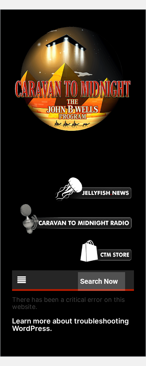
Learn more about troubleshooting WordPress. (70, 325)
